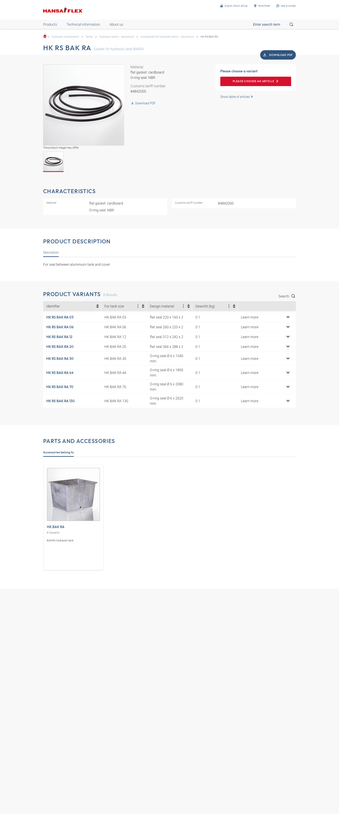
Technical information (83, 24)
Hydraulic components (65, 36)
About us (116, 24)
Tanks (89, 36)
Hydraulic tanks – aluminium (116, 36)
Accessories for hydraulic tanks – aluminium (167, 36)
